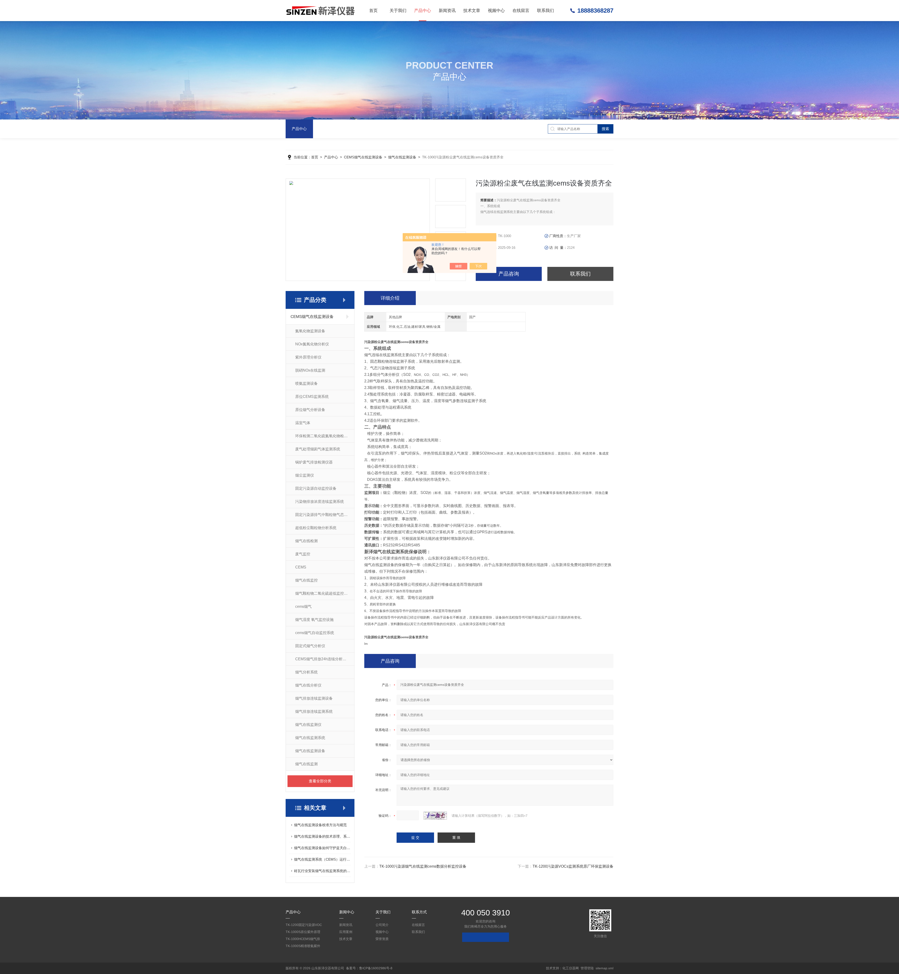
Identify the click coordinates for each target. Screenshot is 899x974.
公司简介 (382, 925)
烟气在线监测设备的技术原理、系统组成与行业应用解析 (322, 836)
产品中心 (422, 10)
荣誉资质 (382, 939)
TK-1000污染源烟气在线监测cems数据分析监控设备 (422, 866)
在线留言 (520, 10)
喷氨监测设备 (306, 383)
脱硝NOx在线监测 (310, 370)
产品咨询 (508, 274)
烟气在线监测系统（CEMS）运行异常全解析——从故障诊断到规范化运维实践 (322, 859)
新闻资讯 (447, 10)
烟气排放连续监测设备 (314, 698)
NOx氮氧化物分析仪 (312, 344)
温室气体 (302, 423)
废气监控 (302, 554)
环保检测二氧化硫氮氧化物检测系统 (324, 436)
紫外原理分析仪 (308, 357)
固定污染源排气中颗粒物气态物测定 (324, 515)
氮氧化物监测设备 (310, 331)
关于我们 (398, 10)
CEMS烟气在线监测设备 (363, 157)
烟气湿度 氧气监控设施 (314, 620)
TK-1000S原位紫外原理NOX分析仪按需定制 (303, 932)
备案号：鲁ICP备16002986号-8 (369, 968)
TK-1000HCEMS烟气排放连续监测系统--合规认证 (303, 939)
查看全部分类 (320, 781)
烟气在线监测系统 (310, 738)
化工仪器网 (570, 968)
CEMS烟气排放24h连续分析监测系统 (324, 659)
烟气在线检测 (306, 541)
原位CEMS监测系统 (312, 397)
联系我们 (545, 10)
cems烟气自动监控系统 (314, 633)
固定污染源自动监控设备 (315, 488)
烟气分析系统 (306, 672)
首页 (373, 10)
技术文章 (471, 10)
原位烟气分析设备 (310, 410)
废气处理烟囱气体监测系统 (317, 449)
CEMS (300, 567)
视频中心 (496, 10)
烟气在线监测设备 (402, 157)
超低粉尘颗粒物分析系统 (315, 528)
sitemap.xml (604, 968)
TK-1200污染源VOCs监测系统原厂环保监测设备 (573, 866)
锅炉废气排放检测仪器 (314, 462)
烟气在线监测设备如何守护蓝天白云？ (322, 848)
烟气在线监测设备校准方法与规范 (320, 825)
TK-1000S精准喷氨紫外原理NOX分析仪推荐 (303, 946)
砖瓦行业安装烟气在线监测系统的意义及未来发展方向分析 (322, 871)
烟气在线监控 (306, 580)
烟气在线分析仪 (308, 685)
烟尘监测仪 (304, 475)
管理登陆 (587, 968)
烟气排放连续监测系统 (314, 711)
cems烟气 (303, 606)
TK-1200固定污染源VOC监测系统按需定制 (304, 925)
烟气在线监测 (306, 764)
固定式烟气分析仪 (310, 646)
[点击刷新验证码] (435, 816)
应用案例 (345, 932)
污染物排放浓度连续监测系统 (319, 502)
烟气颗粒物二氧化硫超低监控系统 (323, 593)
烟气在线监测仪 (308, 725)
